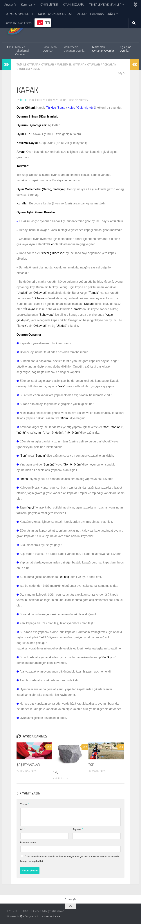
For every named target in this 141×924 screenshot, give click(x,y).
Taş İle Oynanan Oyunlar (35, 64)
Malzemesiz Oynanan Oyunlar (74, 48)
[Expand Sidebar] (6, 64)
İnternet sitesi (28, 842)
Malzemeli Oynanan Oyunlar (103, 48)
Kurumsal (26, 4)
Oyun (10, 47)
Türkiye (51, 107)
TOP (91, 764)
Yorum (24, 804)
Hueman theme (52, 916)
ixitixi (23, 100)
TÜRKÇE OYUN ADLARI (18, 13)
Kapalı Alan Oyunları (50, 48)
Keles (71, 107)
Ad (22, 829)
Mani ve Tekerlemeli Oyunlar (22, 50)
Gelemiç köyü (86, 107)
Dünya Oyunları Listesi (18, 23)
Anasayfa (10, 4)
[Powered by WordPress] (21, 916)
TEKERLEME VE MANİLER (105, 4)
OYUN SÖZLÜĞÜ (73, 4)
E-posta (78, 829)
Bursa (61, 107)
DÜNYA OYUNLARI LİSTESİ (55, 13)
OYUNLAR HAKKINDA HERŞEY (96, 13)
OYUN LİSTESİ (49, 4)
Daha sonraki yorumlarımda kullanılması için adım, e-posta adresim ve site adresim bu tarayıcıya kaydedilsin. (70, 859)
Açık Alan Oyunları (125, 48)
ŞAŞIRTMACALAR (28, 764)
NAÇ (55, 772)
